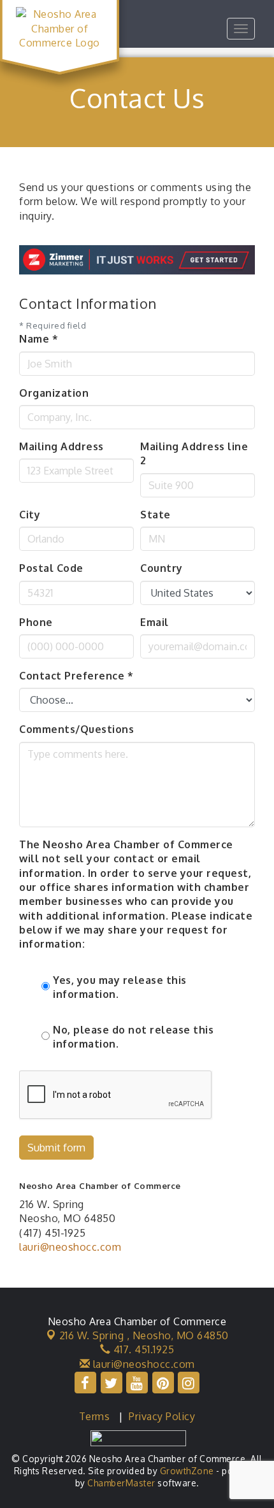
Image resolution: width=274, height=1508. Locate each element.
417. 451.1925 (142, 1349)
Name (38, 338)
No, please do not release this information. (133, 1036)
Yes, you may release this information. (120, 987)
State (155, 514)
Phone (36, 622)
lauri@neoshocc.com (70, 1247)
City (29, 514)
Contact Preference (76, 675)
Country (161, 568)
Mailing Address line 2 (194, 453)
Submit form (56, 1147)
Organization (54, 393)
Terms (94, 1416)
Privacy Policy (162, 1416)
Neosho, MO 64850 (144, 1335)
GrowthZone (187, 1470)
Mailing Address (61, 446)
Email (154, 622)
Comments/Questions (76, 729)
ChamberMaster (121, 1482)
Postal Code (51, 568)
